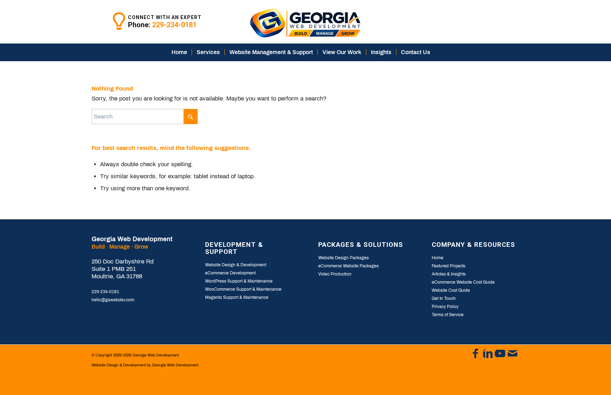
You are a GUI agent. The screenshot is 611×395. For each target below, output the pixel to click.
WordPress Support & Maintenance (239, 281)
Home (437, 257)
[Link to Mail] (512, 353)
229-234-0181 (174, 25)
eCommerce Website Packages (348, 265)
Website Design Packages (343, 257)
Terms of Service (448, 314)
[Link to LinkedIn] (487, 353)
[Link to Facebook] (475, 353)
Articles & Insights (449, 274)
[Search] (439, 52)
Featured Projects (448, 265)
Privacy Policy (445, 306)
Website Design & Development (235, 264)
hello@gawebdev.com (113, 299)
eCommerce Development (230, 273)
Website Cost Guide (451, 290)
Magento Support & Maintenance (236, 297)
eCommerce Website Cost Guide (463, 282)
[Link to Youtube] (500, 353)
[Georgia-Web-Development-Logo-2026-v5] (305, 21)
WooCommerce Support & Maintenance (243, 289)
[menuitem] (179, 52)
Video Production (334, 274)
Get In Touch (444, 298)
